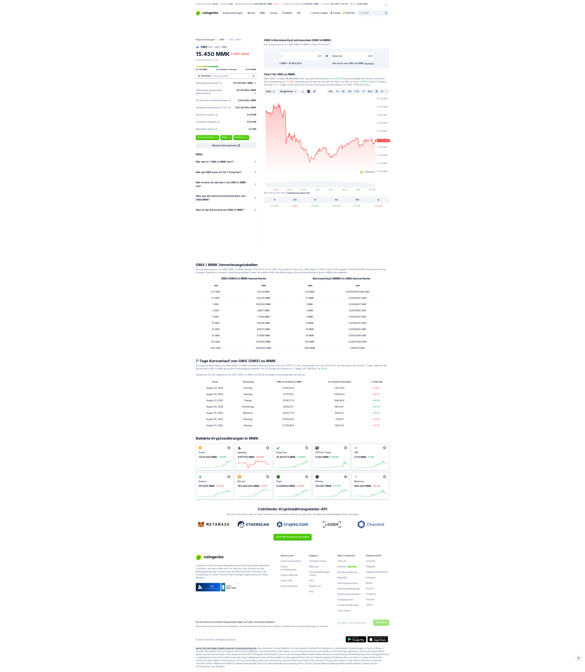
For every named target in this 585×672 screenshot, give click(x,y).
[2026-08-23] (376, 91)
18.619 (215, 4)
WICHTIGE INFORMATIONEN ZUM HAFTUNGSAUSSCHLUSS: (226, 648)
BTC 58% (335, 4)
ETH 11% (344, 4)
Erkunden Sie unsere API (298, 193)
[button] (226, 145)
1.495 (230, 4)
